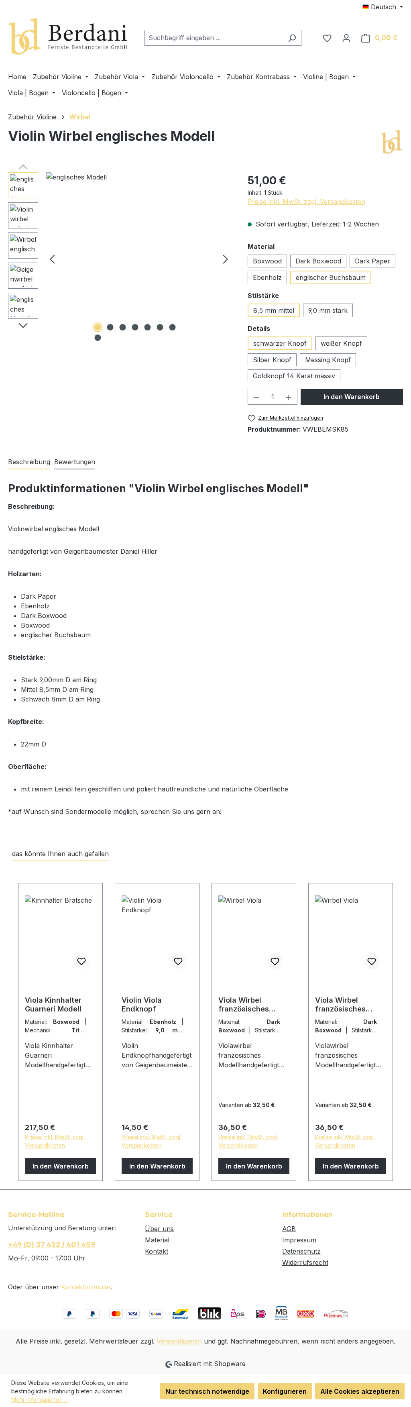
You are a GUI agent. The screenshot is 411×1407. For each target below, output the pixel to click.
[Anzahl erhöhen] (289, 397)
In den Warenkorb (352, 397)
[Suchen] (292, 38)
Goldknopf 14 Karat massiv (294, 376)
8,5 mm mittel (273, 310)
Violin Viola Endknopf (142, 1004)
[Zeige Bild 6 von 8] (160, 327)
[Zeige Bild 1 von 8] (97, 327)
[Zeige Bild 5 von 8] (147, 327)
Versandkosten (179, 1341)
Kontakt (156, 1251)
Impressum (299, 1240)
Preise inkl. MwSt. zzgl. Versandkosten (306, 202)
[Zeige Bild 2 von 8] (110, 327)
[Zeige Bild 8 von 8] (97, 337)
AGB (289, 1229)
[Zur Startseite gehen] (68, 36)
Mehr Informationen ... (39, 1399)
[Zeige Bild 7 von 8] (172, 327)
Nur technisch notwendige (207, 1391)
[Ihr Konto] (346, 38)
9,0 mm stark (328, 310)
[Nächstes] (226, 258)
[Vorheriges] (52, 258)
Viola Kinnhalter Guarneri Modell (53, 1004)
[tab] (29, 462)
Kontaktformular (86, 1287)
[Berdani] (391, 142)
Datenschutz (301, 1251)
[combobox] (213, 38)
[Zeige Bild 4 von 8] (135, 327)
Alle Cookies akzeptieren (359, 1391)
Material (157, 1240)
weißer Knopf (341, 343)
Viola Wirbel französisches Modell (243, 1004)
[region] (120, 258)
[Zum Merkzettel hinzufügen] (81, 961)
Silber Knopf (272, 360)
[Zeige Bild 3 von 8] (122, 327)
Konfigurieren (285, 1391)
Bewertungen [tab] (74, 462)
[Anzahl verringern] (256, 397)
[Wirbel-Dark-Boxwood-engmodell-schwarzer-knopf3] (139, 258)
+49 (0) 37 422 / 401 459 (52, 1244)
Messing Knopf (328, 360)
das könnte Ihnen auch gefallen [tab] (60, 854)
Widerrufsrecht (305, 1262)
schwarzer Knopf (280, 343)
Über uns (159, 1229)
